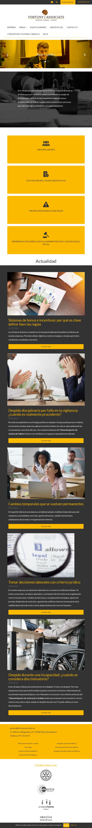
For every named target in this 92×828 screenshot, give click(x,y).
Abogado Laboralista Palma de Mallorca (67, 751)
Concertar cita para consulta (23, 34)
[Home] (46, 15)
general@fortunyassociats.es (22, 728)
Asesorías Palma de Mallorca (28, 751)
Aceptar (66, 825)
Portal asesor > (68, 2)
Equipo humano (38, 27)
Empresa (11, 27)
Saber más (74, 825)
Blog (45, 34)
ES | (79, 2)
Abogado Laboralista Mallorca (67, 743)
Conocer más (46, 346)
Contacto (72, 27)
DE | (85, 2)
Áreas (22, 27)
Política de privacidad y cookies (28, 743)
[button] (7, 54)
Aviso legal (28, 747)
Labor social (56, 27)
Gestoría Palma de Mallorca (28, 754)
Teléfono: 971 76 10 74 (20, 735)
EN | (82, 2)
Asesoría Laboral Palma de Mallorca (67, 747)
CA (88, 2)
